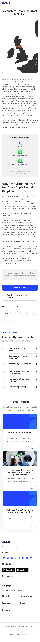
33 (26, 313)
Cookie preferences (20, 638)
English (5, 590)
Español (12, 590)
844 (16, 313)
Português (20, 590)
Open (32, 448)
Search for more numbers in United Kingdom (18, 296)
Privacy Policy (27, 634)
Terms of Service (14, 634)
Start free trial (20, 287)
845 (6, 313)
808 (6, 319)
